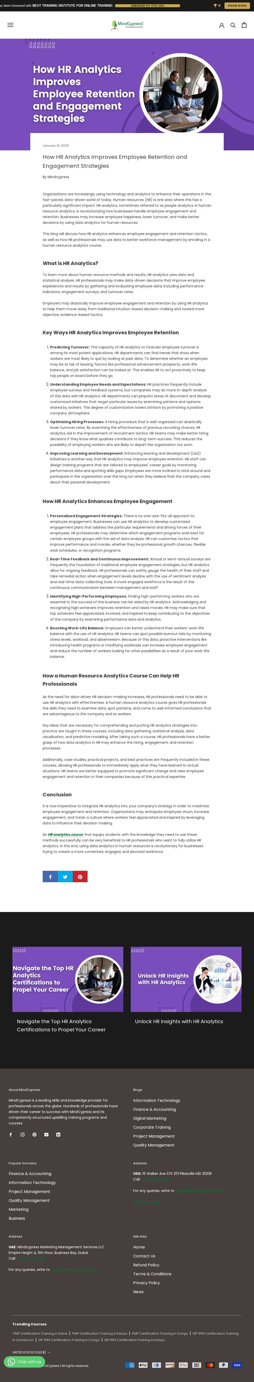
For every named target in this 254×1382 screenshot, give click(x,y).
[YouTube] (46, 1134)
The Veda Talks (146, 1201)
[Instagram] (23, 1134)
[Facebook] (11, 1134)
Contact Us (144, 1256)
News (138, 1292)
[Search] (233, 25)
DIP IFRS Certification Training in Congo (69, 1340)
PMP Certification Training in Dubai (40, 1333)
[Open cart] (244, 25)
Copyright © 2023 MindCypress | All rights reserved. (50, 1366)
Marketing (19, 1209)
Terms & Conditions (152, 1274)
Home (139, 1247)
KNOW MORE (237, 5)
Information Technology (156, 1100)
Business (17, 1218)
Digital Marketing (149, 1118)
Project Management (154, 1136)
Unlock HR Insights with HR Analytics (179, 1021)
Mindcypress (58, 176)
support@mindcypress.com (199, 1190)
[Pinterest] (34, 1134)
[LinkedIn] (58, 1134)
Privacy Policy (146, 1283)
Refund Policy (146, 1265)
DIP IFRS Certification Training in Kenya (134, 1340)
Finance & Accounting (154, 1109)
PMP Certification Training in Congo (160, 1333)
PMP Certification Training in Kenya (99, 1333)
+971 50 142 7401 (31, 1258)
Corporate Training (152, 1127)
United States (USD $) (29, 1352)
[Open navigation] (10, 25)
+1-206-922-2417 (156, 1179)
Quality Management (153, 1145)
